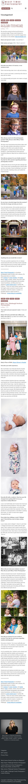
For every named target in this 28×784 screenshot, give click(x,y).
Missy (3, 28)
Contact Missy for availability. (14, 293)
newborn (5, 277)
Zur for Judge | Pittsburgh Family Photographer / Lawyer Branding (12, 25)
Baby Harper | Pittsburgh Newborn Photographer (13, 762)
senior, (11, 277)
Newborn (17, 298)
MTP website (4, 752)
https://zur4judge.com (20, 36)
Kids (7, 20)
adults (21, 277)
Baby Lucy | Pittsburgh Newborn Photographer (11, 304)
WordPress (10, 781)
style (6, 279)
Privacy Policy (4, 755)
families (15, 277)
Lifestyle (12, 20)
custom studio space (11, 284)
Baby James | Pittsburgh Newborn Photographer (13, 769)
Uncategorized (4, 22)
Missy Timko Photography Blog (18, 780)
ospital (19, 362)
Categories (3, 750)
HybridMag (18, 781)
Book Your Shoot (5, 8)
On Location (17, 20)
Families (3, 20)
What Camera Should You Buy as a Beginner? (12, 760)
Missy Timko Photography (7, 272)
